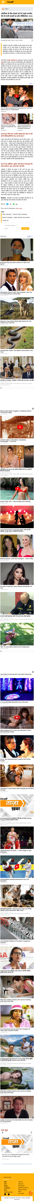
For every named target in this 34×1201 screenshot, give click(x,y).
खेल (6, 9)
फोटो (5, 1184)
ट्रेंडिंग (5, 1182)
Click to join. (18, 208)
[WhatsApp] (31, 32)
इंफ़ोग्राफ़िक (7, 1188)
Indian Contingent (7, 217)
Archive (20, 1182)
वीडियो (6, 1186)
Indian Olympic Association (22, 217)
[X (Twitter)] (31, 28)
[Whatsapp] (13, 205)
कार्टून (5, 1190)
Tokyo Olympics (7, 214)
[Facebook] (31, 25)
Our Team (21, 1193)
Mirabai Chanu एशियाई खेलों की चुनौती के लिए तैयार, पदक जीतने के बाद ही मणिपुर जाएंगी (16, 1155)
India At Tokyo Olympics (20, 214)
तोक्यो (2, 62)
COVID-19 (5, 220)
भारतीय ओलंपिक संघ (12, 60)
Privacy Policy (22, 1189)
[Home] (3, 9)
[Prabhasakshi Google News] (32, 40)
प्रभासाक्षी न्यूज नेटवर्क (5, 40)
